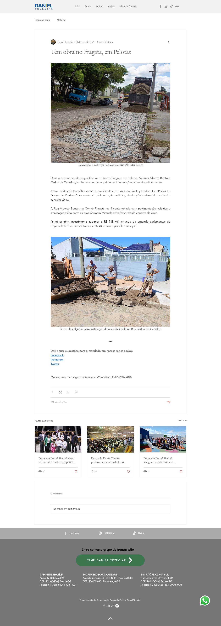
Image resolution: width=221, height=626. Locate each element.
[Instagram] (166, 6)
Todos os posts (42, 20)
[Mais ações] (168, 42)
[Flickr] (177, 6)
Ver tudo (182, 420)
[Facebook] (160, 6)
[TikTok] (171, 6)
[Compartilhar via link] (75, 392)
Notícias (61, 20)
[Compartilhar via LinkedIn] (68, 392)
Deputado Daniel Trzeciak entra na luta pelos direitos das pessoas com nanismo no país (56, 460)
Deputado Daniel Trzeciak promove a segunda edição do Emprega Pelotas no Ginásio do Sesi (108, 460)
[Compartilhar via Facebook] (52, 392)
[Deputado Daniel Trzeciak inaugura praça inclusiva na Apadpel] (163, 439)
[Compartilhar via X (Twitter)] (60, 392)
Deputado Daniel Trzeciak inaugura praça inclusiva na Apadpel (158, 460)
